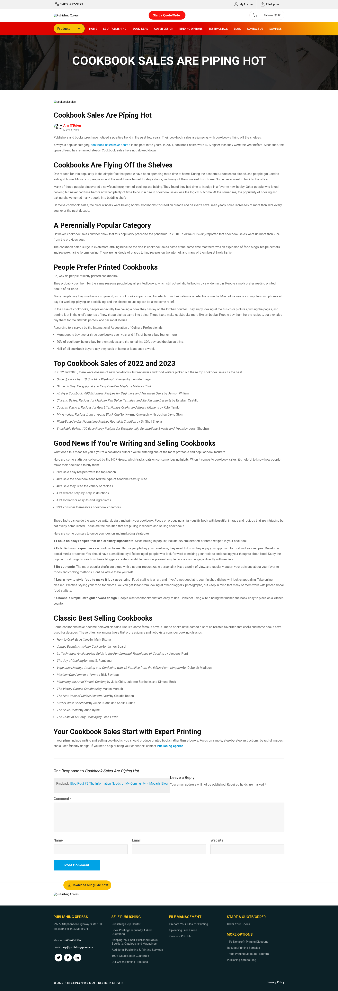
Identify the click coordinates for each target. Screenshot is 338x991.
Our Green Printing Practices (130, 962)
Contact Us (255, 28)
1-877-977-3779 (71, 4)
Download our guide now (90, 885)
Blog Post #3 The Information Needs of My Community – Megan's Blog (119, 783)
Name (58, 840)
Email (136, 840)
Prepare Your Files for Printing (188, 924)
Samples (275, 28)
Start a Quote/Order (167, 15)
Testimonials (218, 28)
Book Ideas (140, 28)
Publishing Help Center (126, 924)
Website (216, 840)
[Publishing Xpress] (66, 15)
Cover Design (163, 28)
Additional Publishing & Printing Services (137, 949)
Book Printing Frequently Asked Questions (132, 932)
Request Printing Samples (243, 948)
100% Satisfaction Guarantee (130, 956)
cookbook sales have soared (110, 145)
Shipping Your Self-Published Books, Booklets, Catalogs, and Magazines (135, 941)
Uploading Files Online (183, 930)
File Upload (273, 4)
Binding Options (191, 28)
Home (93, 28)
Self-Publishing (114, 28)
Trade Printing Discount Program (248, 954)
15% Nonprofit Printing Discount (247, 941)
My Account (246, 4)
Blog (237, 28)
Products (63, 29)
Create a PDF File (180, 936)
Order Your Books (238, 924)
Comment (63, 799)
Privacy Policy (276, 982)
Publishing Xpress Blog (241, 960)
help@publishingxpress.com (78, 947)
